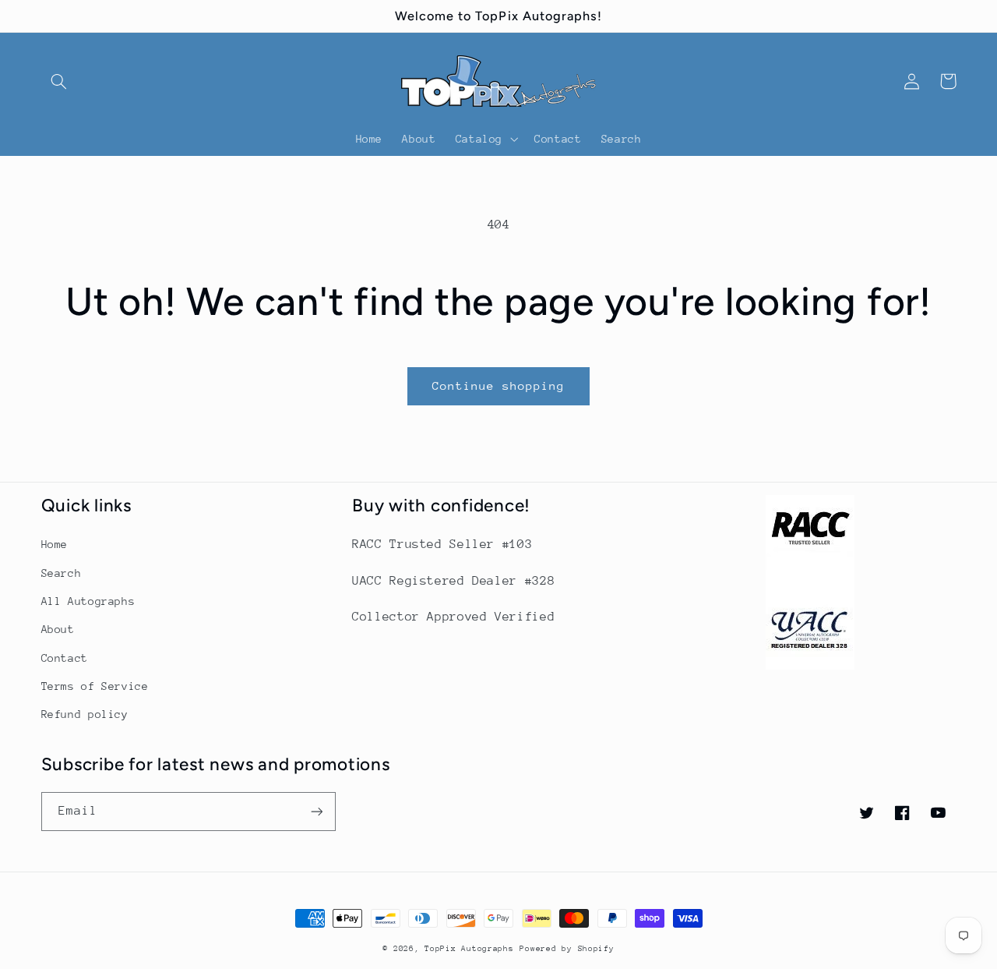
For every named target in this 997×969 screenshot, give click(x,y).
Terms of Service (95, 686)
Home (55, 544)
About (58, 629)
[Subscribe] (316, 811)
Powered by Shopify (567, 948)
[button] (59, 81)
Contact (64, 658)
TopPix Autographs (469, 948)
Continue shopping (498, 385)
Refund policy (85, 714)
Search (61, 573)
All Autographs (88, 601)
